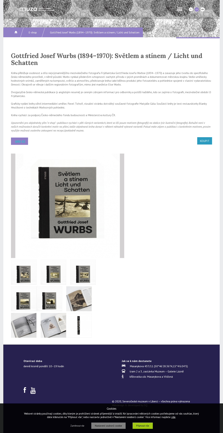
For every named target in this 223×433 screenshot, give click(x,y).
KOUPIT (204, 141)
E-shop (33, 32)
